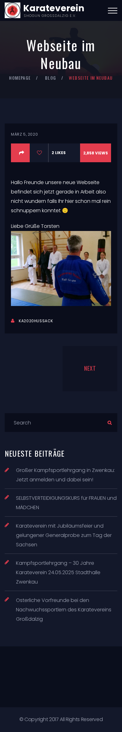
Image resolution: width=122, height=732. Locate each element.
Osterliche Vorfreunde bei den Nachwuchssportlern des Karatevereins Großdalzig (63, 610)
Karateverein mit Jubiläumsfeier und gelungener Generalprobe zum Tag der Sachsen (64, 535)
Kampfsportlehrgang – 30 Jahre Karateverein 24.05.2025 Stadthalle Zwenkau (58, 572)
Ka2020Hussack (36, 320)
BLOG (50, 77)
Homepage (20, 77)
